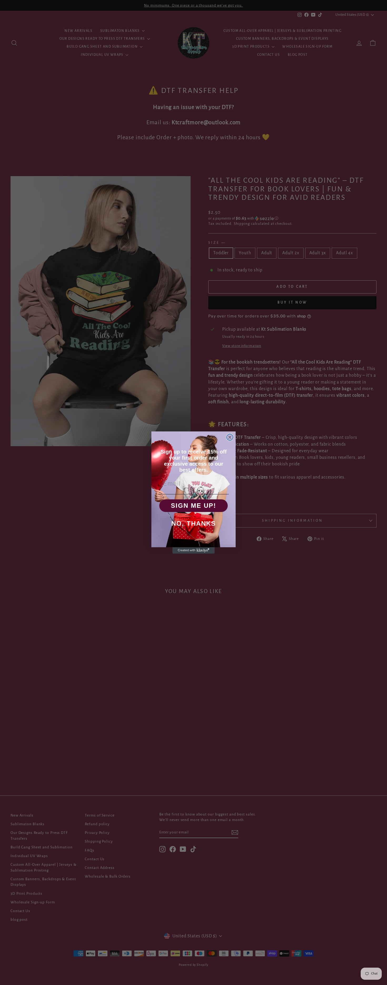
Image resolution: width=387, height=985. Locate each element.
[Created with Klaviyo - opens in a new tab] (193, 550)
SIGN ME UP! (193, 505)
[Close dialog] (230, 437)
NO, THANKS (193, 523)
